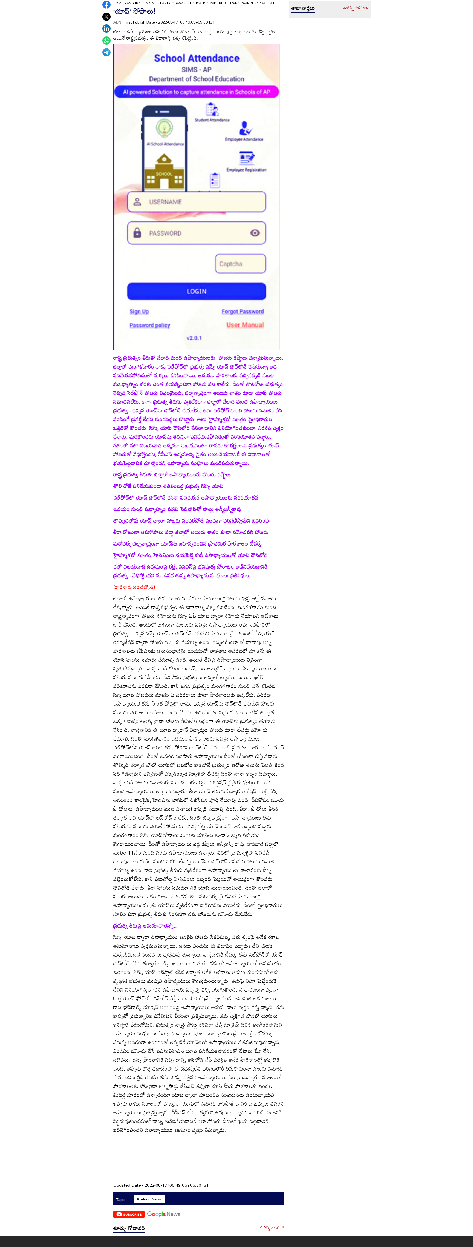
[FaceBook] (106, 5)
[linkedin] (106, 28)
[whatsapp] (106, 40)
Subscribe (132, 1214)
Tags (120, 1199)
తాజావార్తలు (303, 7)
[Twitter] (106, 17)
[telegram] (106, 52)
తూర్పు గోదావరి (129, 1227)
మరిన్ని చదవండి (272, 1228)
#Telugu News (149, 1199)
